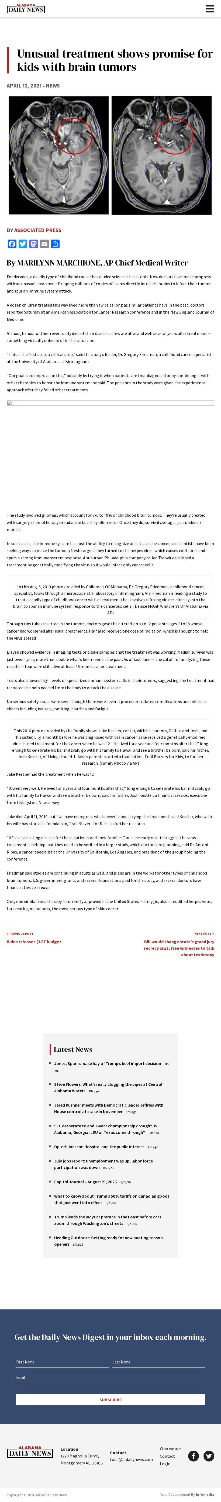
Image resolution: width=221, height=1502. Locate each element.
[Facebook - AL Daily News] (193, 1456)
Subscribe (110, 1399)
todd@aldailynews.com (131, 1459)
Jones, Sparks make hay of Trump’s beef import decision (107, 1063)
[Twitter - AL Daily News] (208, 1456)
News (53, 85)
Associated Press (37, 230)
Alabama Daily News (26, 8)
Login (165, 1463)
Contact (167, 1456)
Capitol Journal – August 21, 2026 (85, 1181)
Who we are (170, 1448)
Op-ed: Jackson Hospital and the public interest (99, 1146)
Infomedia (205, 1494)
